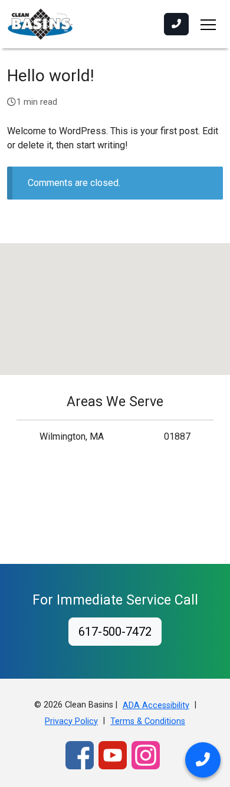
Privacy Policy (71, 721)
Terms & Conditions (147, 721)
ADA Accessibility (156, 705)
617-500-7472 (115, 632)
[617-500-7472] (176, 24)
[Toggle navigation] (208, 24)
